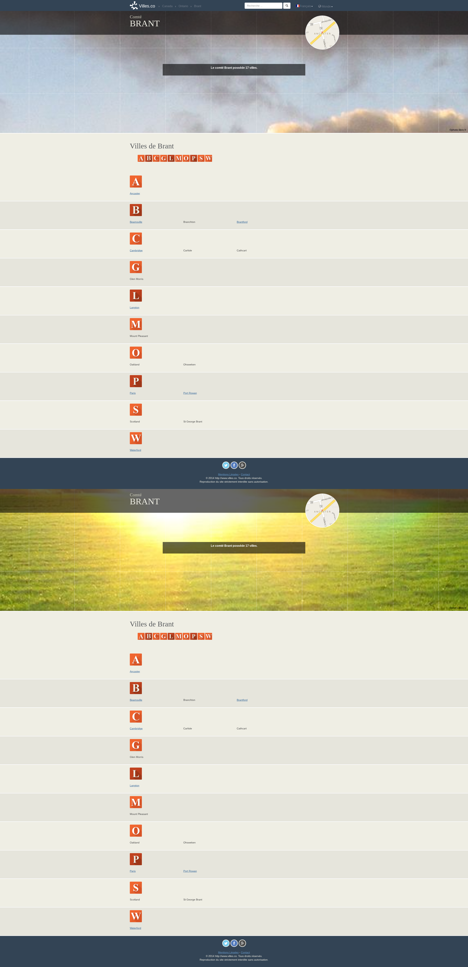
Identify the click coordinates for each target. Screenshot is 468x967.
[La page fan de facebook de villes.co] (234, 465)
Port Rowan (190, 393)
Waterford (135, 450)
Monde (326, 6)
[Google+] (242, 465)
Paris (133, 393)
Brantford (242, 221)
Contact (245, 474)
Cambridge (136, 250)
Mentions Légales (228, 474)
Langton (134, 307)
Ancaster (135, 193)
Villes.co (147, 5)
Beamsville (136, 221)
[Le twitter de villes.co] (226, 465)
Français (305, 6)
